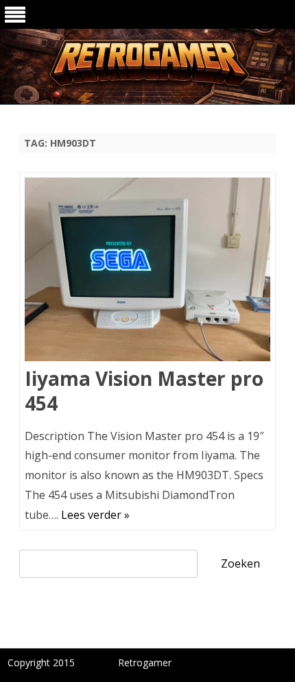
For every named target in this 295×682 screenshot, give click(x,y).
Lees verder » (95, 514)
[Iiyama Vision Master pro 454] (147, 272)
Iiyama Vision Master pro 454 (144, 390)
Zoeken (240, 563)
